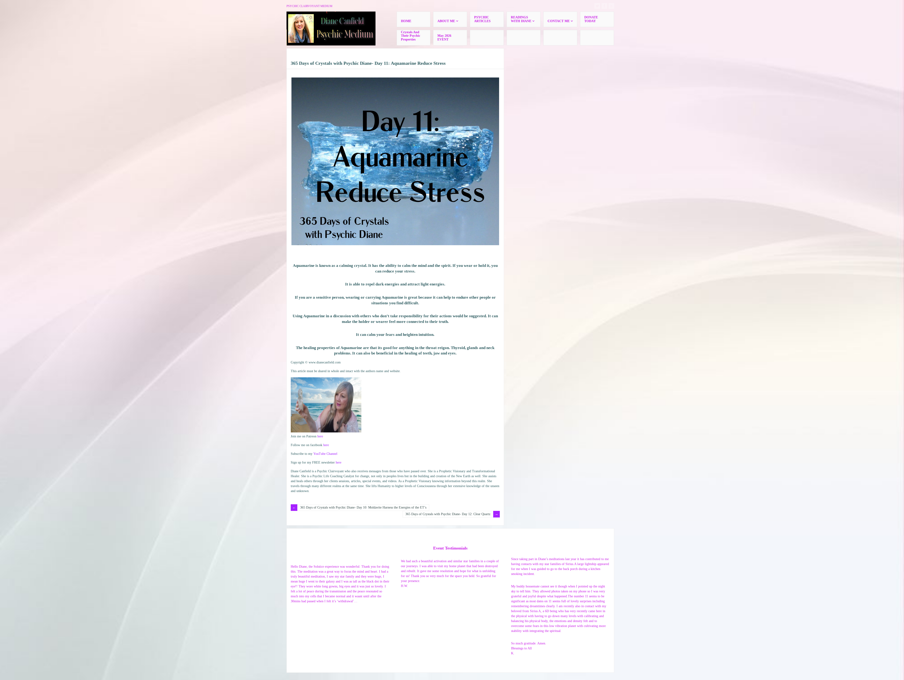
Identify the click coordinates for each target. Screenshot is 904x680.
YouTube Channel (325, 454)
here (320, 436)
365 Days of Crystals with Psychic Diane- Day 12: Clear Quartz (447, 514)
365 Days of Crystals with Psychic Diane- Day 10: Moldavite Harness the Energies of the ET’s (363, 507)
